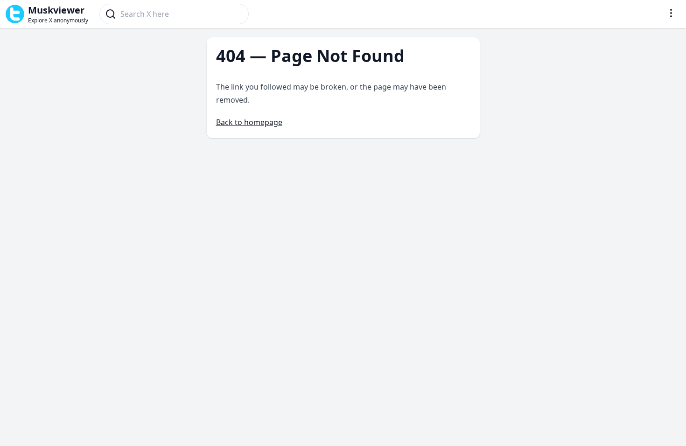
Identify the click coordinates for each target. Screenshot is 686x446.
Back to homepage (249, 122)
